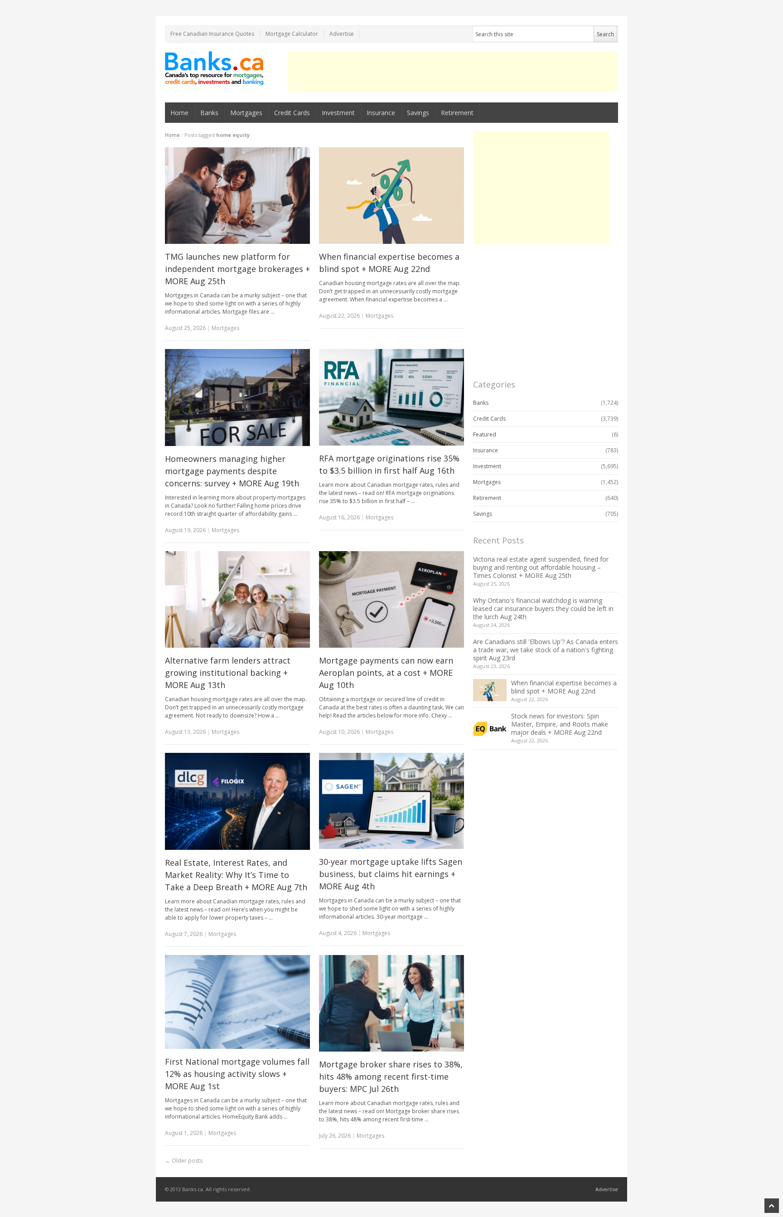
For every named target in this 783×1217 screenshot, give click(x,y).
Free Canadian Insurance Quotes (212, 34)
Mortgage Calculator (292, 34)
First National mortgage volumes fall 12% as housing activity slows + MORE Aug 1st (237, 1073)
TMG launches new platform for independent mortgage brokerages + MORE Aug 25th (237, 268)
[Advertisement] (453, 71)
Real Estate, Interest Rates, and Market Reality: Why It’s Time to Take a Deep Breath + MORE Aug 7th (236, 874)
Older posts (184, 1160)
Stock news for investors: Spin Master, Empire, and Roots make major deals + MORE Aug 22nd (559, 724)
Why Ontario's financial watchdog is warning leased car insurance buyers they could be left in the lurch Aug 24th (543, 608)
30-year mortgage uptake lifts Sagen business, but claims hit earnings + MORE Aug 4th (390, 874)
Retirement (457, 112)
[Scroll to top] (771, 1205)
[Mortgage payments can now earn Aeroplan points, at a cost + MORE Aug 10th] (391, 599)
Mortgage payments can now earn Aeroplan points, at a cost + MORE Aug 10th (386, 672)
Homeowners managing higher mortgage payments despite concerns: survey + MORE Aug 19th (232, 471)
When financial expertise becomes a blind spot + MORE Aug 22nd (564, 687)
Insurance (381, 112)
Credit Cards (292, 112)
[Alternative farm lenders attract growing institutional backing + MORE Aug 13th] (237, 599)
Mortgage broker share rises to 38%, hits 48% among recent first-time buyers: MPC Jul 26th (391, 1076)
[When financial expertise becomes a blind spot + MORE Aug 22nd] (391, 195)
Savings (418, 112)
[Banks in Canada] (214, 68)
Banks (209, 112)
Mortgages (246, 112)
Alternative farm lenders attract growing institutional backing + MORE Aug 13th (227, 672)
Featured (484, 434)
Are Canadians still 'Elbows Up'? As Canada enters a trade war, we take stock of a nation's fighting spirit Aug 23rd (545, 649)
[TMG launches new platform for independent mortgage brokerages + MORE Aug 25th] (237, 195)
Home (179, 112)
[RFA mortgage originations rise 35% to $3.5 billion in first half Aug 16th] (391, 397)
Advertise (341, 34)
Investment (338, 112)
